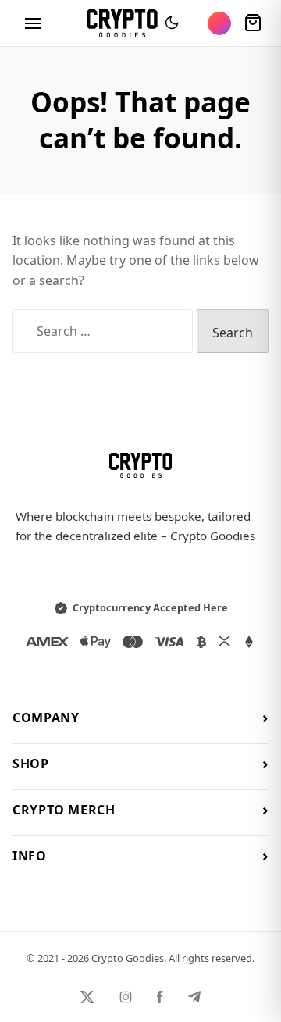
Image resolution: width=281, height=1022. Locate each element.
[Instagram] (125, 997)
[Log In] (219, 23)
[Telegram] (194, 997)
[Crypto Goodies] (122, 23)
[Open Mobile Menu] (32, 23)
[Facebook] (160, 997)
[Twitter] (87, 997)
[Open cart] (253, 23)
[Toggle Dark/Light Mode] (172, 23)
